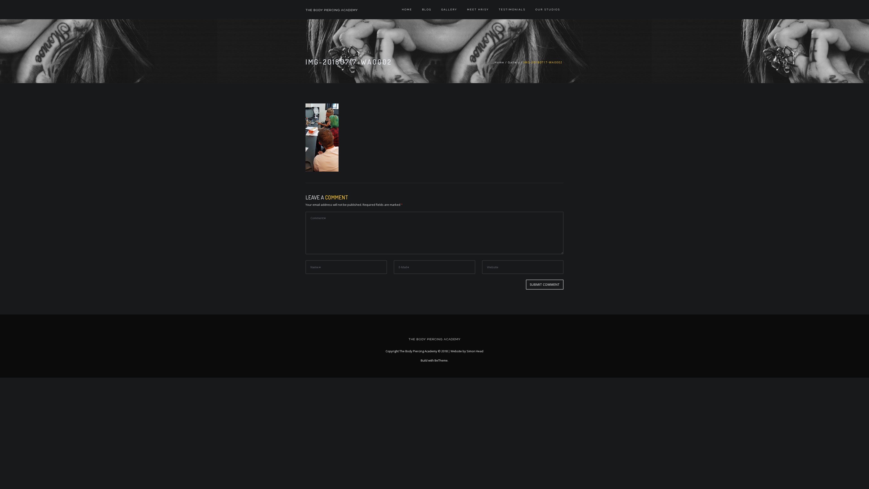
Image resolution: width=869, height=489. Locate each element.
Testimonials (512, 9)
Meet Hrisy (478, 9)
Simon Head (475, 351)
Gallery (449, 9)
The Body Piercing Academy (332, 10)
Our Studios (547, 9)
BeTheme (441, 360)
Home (407, 9)
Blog (426, 9)
